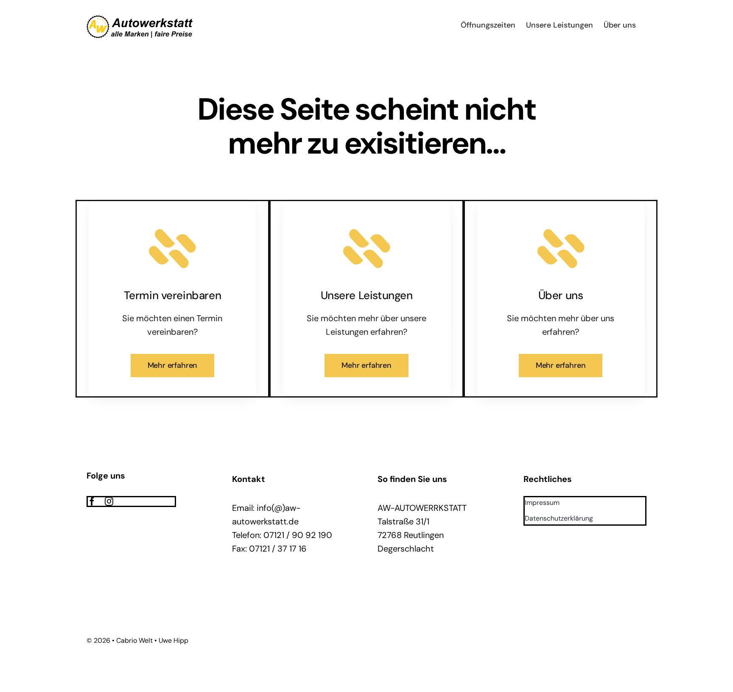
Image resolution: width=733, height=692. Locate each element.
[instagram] (109, 501)
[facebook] (92, 501)
